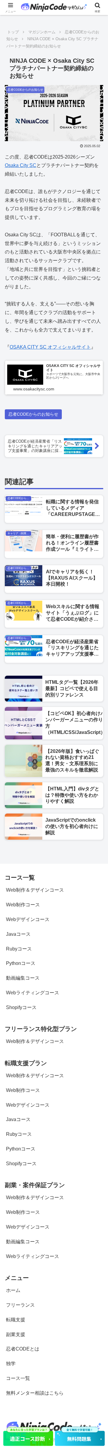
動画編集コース (23, 978)
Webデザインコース (28, 919)
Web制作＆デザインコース (35, 890)
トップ (13, 32)
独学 (11, 1363)
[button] (96, 996)
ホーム (13, 1290)
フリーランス (20, 1305)
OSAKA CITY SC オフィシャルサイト (50, 347)
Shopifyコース (21, 1163)
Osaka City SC (20, 165)
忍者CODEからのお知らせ (33, 414)
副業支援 (15, 1334)
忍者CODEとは (22, 1348)
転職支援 (15, 1319)
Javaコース (18, 934)
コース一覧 (18, 1378)
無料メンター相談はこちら (35, 1393)
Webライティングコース (32, 1256)
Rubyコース (19, 948)
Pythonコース (20, 963)
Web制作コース (23, 904)
